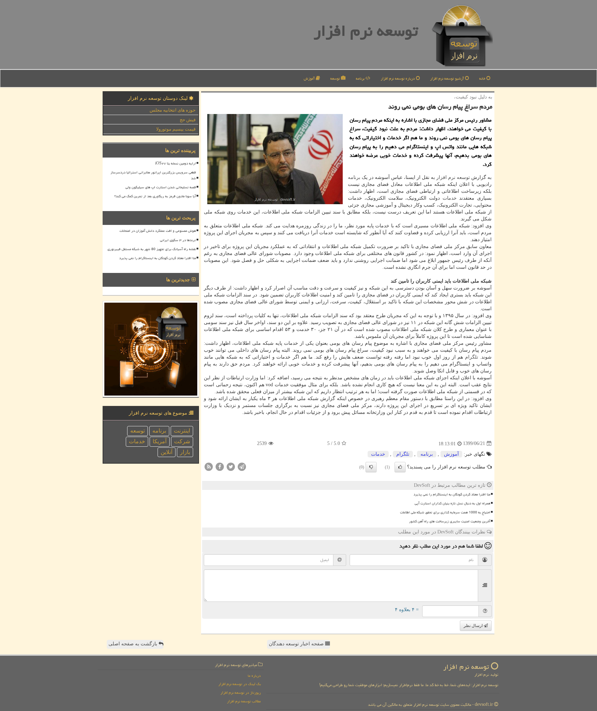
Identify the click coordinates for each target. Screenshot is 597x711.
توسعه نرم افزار (366, 31)
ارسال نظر (474, 625)
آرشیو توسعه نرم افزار (447, 78)
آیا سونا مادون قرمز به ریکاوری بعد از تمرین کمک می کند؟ (155, 196)
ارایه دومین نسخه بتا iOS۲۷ (175, 163)
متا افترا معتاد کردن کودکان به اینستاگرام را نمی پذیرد (452, 494)
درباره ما (254, 675)
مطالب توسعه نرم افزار (244, 701)
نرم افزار (445, 177)
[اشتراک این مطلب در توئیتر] (231, 466)
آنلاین (166, 452)
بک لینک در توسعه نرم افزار (239, 684)
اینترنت (182, 431)
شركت (182, 441)
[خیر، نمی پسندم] (371, 467)
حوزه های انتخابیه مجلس (173, 110)
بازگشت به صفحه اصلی (133, 643)
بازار (185, 452)
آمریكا (160, 441)
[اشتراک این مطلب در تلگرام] (242, 466)
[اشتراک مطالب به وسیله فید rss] (209, 466)
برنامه (361, 78)
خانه (482, 78)
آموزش (310, 78)
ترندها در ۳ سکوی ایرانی (178, 240)
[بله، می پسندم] (400, 467)
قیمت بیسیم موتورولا (176, 129)
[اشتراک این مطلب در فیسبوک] (220, 466)
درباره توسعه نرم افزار (398, 78)
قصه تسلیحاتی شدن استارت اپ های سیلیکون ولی (160, 187)
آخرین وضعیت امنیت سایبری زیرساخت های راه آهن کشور (449, 521)
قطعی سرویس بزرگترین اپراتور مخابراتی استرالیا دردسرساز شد (153, 175)
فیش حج (188, 119)
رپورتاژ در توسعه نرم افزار (240, 692)
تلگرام (471, 357)
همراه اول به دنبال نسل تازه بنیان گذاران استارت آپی (452, 503)
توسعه (335, 78)
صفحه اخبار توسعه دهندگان (297, 643)
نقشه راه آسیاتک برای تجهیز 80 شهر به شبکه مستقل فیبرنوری (151, 249)
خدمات (450, 198)
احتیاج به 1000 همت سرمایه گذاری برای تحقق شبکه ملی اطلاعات (445, 512)
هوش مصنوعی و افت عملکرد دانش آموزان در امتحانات (158, 230)
